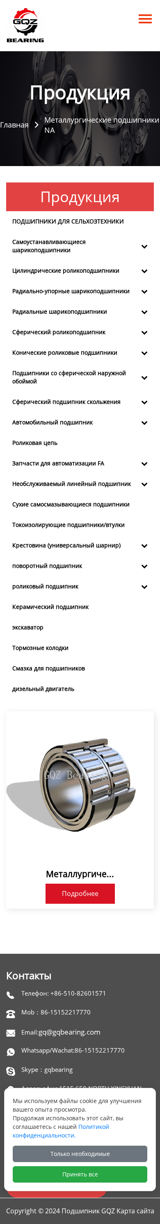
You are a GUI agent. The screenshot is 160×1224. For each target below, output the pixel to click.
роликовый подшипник (45, 586)
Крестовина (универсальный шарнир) (66, 545)
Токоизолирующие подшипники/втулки (68, 525)
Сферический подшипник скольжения (66, 402)
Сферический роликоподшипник (58, 332)
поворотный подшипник (47, 566)
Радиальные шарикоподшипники (59, 311)
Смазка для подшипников (48, 668)
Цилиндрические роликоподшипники (65, 270)
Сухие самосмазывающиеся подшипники (71, 504)
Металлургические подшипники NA (101, 125)
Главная (14, 125)
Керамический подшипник (50, 607)
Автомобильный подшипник (52, 422)
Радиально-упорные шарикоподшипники (71, 291)
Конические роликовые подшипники (64, 352)
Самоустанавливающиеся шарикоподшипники (49, 246)
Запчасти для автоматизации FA (58, 463)
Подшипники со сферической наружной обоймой (69, 377)
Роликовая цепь (34, 443)
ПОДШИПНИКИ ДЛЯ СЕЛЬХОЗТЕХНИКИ (68, 221)
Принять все (80, 1174)
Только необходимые (80, 1154)
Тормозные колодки (40, 648)
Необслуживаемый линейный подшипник (71, 484)
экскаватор (27, 627)
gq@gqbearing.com (70, 1032)
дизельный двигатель (43, 689)
